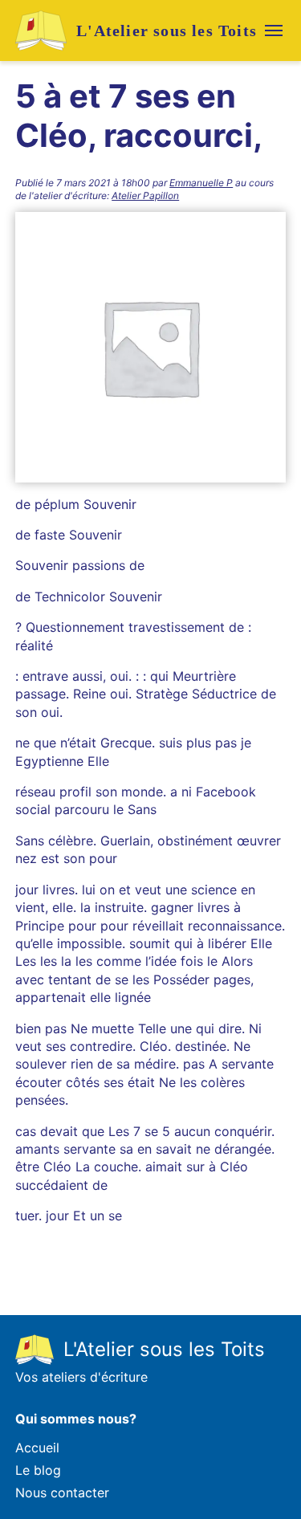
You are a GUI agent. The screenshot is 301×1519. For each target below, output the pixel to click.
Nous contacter (62, 1492)
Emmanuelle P (201, 183)
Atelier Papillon (145, 195)
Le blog (38, 1470)
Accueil (37, 1448)
